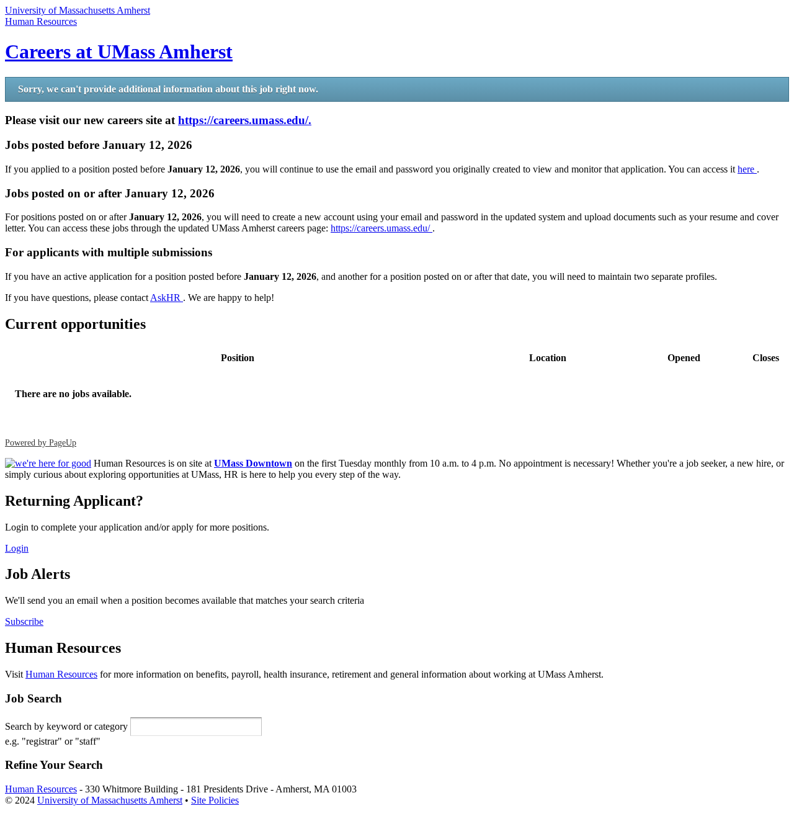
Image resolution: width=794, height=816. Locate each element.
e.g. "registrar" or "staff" (52, 741)
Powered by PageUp (40, 442)
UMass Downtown (253, 463)
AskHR (166, 297)
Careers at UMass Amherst (119, 51)
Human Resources (61, 674)
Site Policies (215, 800)
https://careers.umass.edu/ (381, 228)
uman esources (41, 21)
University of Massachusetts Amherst (77, 10)
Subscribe (24, 621)
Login (17, 548)
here (747, 169)
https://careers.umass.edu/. (244, 120)
